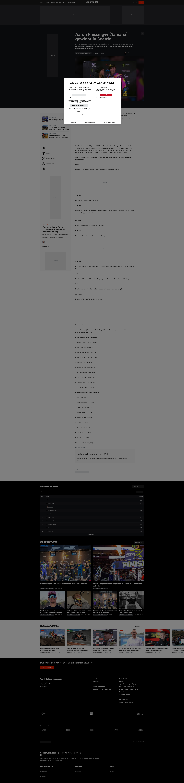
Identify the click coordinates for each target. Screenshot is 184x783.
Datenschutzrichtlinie (90, 122)
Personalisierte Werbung (79, 105)
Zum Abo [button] (106, 94)
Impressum (73, 122)
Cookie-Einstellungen (109, 122)
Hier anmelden (106, 99)
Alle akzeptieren (79, 94)
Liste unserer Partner (106, 117)
